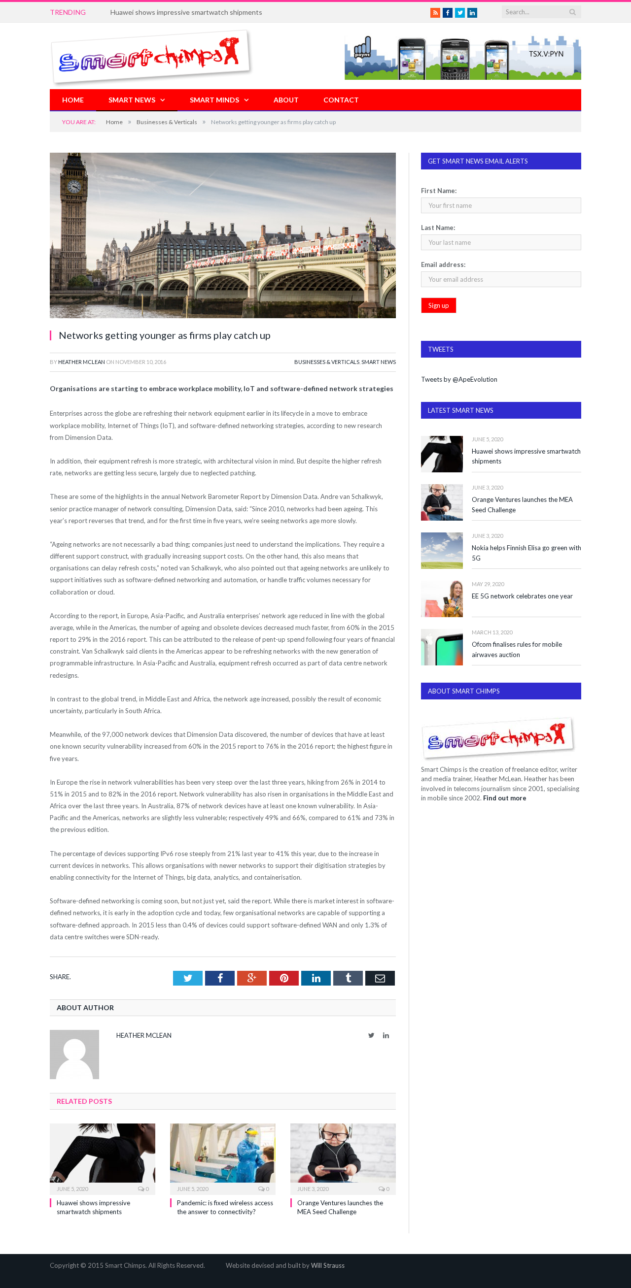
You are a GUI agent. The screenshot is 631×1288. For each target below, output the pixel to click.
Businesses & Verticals (326, 362)
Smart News (131, 100)
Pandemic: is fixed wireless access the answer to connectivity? (206, 12)
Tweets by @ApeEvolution (459, 379)
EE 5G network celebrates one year (522, 596)
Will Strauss (328, 1265)
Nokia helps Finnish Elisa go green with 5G (526, 553)
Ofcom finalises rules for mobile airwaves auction (517, 649)
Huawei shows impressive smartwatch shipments (526, 456)
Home (73, 100)
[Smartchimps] (152, 56)
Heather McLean (81, 362)
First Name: (438, 191)
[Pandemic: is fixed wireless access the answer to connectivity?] (223, 1157)
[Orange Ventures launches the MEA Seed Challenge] (343, 1157)
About (286, 100)
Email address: (443, 264)
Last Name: (438, 227)
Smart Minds (214, 100)
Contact (341, 100)
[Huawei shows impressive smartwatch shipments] (102, 1157)
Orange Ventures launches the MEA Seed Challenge (522, 504)
